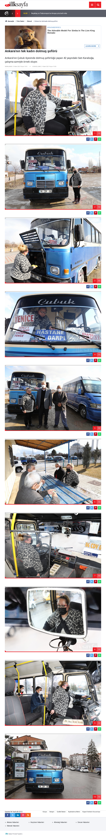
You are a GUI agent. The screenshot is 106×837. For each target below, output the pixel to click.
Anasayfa (10, 21)
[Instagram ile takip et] (23, 815)
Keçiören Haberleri (37, 822)
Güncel (29, 21)
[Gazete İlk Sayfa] (16, 5)
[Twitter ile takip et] (12, 815)
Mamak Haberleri (13, 826)
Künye (45, 812)
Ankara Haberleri (13, 822)
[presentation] (12, 13)
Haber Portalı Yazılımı (15, 834)
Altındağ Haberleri (60, 822)
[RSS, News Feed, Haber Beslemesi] (28, 815)
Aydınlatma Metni (74, 812)
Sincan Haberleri (83, 822)
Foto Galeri (20, 21)
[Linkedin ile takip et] (17, 815)
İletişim (51, 812)
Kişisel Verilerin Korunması (91, 812)
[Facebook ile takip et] (7, 815)
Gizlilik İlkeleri (61, 812)
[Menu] (92, 5)
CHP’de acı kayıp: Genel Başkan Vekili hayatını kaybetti (50, 13)
